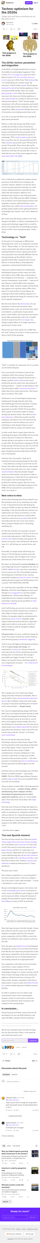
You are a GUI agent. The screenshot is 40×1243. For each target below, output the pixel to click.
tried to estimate (20, 380)
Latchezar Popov (11, 1098)
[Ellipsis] (37, 1097)
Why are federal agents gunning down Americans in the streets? (15, 1152)
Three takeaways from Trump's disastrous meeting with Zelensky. (13, 1174)
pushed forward (22, 946)
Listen (36, 23)
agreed (23, 85)
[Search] (36, 1146)
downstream (25, 304)
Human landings (31, 842)
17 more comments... (8, 1136)
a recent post (16, 649)
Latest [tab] (9, 1146)
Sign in (36, 3)
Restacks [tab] (14, 1074)
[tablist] (10, 1075)
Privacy (18, 1229)
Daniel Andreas (11, 1123)
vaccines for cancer (24, 577)
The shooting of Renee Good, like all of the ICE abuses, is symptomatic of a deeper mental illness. (14, 1157)
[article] (20, 1157)
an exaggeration (15, 593)
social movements (8, 472)
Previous (7, 1061)
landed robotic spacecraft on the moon (19, 840)
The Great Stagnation (15, 74)
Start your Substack (15, 1234)
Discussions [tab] (16, 1146)
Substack (10, 1239)
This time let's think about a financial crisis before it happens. (14, 1191)
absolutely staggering (27, 639)
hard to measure (21, 137)
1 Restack (24, 1047)
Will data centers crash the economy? (13, 1186)
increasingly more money (16, 890)
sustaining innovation (27, 388)
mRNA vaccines (13, 569)
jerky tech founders (27, 206)
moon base (23, 844)
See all (5, 1202)
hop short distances (31, 855)
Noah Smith (9, 22)
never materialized (8, 735)
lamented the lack (8, 88)
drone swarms (16, 619)
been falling (6, 901)
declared (32, 80)
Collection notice (32, 1229)
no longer (26, 320)
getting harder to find (9, 93)
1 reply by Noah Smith (15, 1116)
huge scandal (12, 779)
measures (9, 142)
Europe (9, 850)
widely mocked (10, 98)
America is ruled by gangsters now (14, 1169)
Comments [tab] (6, 1074)
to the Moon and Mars (26, 858)
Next (33, 1061)
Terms (24, 1229)
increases (24, 518)
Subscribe (29, 3)
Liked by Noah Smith (13, 1100)
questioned (20, 109)
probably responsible (22, 727)
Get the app (29, 1234)
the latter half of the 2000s (12, 156)
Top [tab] (4, 1146)
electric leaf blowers (29, 761)
